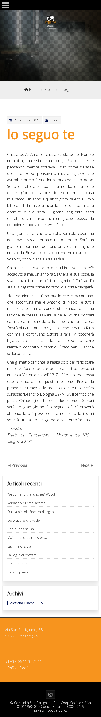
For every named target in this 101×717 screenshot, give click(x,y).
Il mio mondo (17, 564)
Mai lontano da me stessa (27, 538)
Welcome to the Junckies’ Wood (31, 495)
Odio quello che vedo (23, 521)
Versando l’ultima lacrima (26, 503)
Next (85, 465)
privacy (39, 710)
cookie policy (57, 710)
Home (33, 89)
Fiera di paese (18, 572)
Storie (49, 89)
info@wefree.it (17, 667)
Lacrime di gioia (19, 547)
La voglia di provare (22, 555)
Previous (19, 465)
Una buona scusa (20, 529)
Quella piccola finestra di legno (30, 512)
